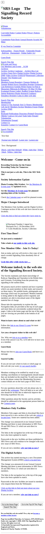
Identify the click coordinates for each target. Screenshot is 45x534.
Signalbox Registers (9, 96)
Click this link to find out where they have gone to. (21, 216)
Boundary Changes (22, 82)
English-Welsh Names (23, 87)
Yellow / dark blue (14, 152)
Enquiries (4, 125)
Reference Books (13, 93)
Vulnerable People (33, 51)
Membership (6, 102)
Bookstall (4, 114)
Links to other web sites (26, 96)
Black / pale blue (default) (11, 150)
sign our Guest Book (23, 352)
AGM (25, 66)
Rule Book (15, 40)
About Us (5, 105)
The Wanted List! (15, 78)
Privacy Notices (33, 33)
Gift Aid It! (5, 107)
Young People (18, 51)
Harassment (14, 53)
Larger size (23, 140)
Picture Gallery (15, 91)
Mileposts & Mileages (18, 89)
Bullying (5, 53)
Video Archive (11, 75)
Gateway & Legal (15, 116)
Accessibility (6, 35)
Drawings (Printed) (26, 114)
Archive (4, 71)
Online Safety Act (27, 53)
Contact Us (5, 123)
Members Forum (7, 82)
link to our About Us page (20, 325)
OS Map (31, 89)
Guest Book (5, 57)
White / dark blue (29, 150)
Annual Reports (26, 40)
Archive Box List (30, 71)
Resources (5, 80)
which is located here (32, 460)
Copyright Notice (8, 33)
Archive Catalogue (15, 71)
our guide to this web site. (24, 243)
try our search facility (28, 366)
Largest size (33, 140)
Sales (3, 111)
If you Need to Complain (11, 46)
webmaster (15, 390)
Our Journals (14, 105)
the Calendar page (14, 197)
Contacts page (9, 403)
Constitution (6, 40)
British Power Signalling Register (21, 84)
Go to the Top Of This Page (32, 504)
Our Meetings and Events (11, 66)
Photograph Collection (35, 75)
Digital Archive (23, 73)
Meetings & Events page (18, 191)
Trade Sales (27, 116)
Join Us (23, 105)
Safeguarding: (6, 51)
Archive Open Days (9, 73)
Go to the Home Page (10, 504)
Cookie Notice (21, 33)
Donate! (4, 78)
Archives (4, 69)
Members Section (17, 107)
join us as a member (20, 337)
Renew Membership (34, 105)
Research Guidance (28, 93)
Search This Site (7, 62)
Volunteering (6, 28)
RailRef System (28, 91)
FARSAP (21, 75)
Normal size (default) (9, 140)
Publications (14, 114)
